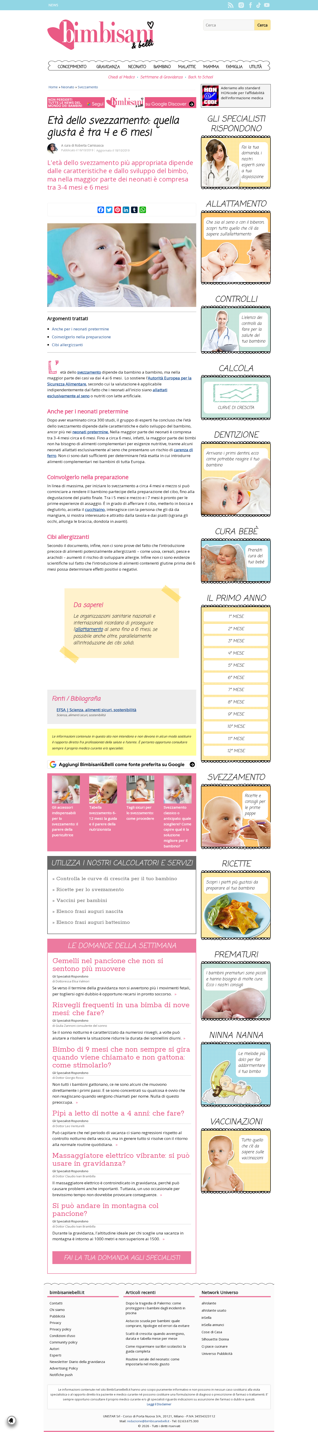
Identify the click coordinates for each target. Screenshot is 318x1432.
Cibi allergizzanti (67, 344)
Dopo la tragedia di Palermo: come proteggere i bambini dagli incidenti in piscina (155, 1308)
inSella (206, 1317)
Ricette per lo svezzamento (90, 889)
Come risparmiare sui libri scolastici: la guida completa (156, 1348)
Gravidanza (108, 67)
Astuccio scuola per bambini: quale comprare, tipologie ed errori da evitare (157, 1323)
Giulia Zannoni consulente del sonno (81, 1026)
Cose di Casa (212, 1332)
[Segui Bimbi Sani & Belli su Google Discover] (121, 102)
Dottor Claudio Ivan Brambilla (75, 1176)
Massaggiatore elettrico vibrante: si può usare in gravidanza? (120, 1159)
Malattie (187, 67)
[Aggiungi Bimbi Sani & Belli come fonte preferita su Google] (121, 764)
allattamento (89, 629)
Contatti (56, 1303)
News (53, 5)
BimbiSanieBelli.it (100, 35)
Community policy (64, 1342)
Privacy (55, 1322)
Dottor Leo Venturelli (70, 1126)
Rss (230, 5)
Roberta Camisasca (89, 145)
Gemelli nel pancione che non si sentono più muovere (107, 965)
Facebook (250, 5)
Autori (54, 1348)
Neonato (137, 67)
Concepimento (72, 67)
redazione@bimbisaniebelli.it (148, 1421)
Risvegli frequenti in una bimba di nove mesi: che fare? (120, 1009)
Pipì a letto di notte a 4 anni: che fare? (118, 1113)
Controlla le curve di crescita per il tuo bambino (116, 879)
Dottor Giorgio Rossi (70, 1078)
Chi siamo (57, 1309)
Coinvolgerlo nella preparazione (81, 336)
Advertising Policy (64, 1368)
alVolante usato (214, 1310)
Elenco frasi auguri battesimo (93, 922)
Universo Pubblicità (217, 1353)
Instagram (241, 5)
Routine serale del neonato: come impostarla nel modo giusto (152, 1361)
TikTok (258, 5)
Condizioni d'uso (62, 1335)
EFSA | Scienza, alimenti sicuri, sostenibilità (96, 709)
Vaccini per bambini (81, 900)
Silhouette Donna (215, 1339)
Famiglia (234, 67)
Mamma (211, 67)
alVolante (209, 1303)
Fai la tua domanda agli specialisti (122, 1258)
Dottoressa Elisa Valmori (72, 981)
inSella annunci (213, 1324)
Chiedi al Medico (121, 77)
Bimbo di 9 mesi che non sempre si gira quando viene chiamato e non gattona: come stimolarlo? (121, 1057)
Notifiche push (61, 1374)
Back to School (200, 77)
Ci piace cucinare (215, 1346)
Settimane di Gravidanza (161, 77)
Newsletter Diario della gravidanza (77, 1361)
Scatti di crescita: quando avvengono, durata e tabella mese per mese (155, 1336)
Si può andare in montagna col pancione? (105, 1209)
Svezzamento (88, 87)
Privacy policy (60, 1329)
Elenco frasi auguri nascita (89, 911)
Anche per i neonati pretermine (80, 329)
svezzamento (89, 372)
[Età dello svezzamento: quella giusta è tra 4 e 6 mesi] (121, 265)
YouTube (267, 5)
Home (53, 87)
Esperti (55, 1355)
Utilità (255, 67)
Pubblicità (57, 1316)
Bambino (162, 67)
